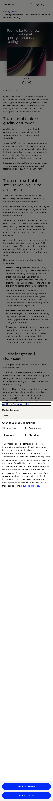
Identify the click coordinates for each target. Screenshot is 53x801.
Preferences (35, 428)
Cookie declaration (11, 410)
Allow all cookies (26, 795)
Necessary (11, 428)
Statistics (10, 434)
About (5, 415)
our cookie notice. (31, 485)
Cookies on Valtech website (15, 404)
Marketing (34, 434)
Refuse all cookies (26, 786)
